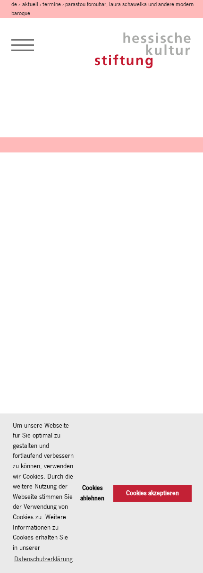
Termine (51, 4)
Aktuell (30, 4)
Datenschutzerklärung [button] (43, 559)
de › (16, 4)
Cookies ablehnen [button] (92, 493)
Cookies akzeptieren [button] (152, 493)
